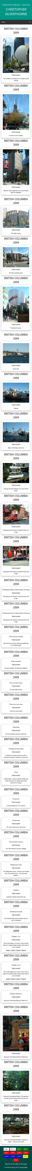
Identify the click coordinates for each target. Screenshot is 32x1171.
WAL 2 (26, 1149)
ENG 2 (13, 1149)
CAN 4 (26, 1153)
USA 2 (13, 1156)
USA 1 (7, 1156)
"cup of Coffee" (23, 1167)
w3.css (14, 1167)
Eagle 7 (19, 979)
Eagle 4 (24, 950)
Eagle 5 (8, 979)
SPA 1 (16, 1160)
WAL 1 (19, 1149)
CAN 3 (19, 1153)
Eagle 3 (19, 950)
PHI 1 (25, 1156)
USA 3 (19, 1156)
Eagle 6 (13, 979)
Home (3, 22)
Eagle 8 (24, 979)
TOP (16, 1164)
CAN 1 (6, 1153)
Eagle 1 (8, 950)
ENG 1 (6, 1149)
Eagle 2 (13, 950)
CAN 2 (13, 1153)
